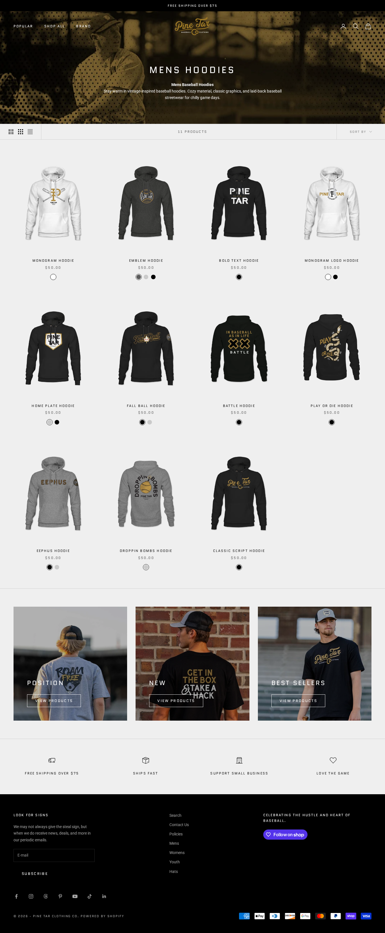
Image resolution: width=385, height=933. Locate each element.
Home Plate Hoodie (53, 405)
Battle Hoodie (239, 405)
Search (175, 815)
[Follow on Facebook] (16, 896)
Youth (174, 862)
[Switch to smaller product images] (20, 131)
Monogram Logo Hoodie (332, 260)
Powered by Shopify (102, 916)
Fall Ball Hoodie (146, 405)
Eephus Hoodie (53, 550)
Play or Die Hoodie (332, 405)
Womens (177, 852)
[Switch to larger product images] (11, 131)
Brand (83, 26)
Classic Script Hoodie (239, 550)
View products (54, 700)
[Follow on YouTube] (75, 896)
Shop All (54, 26)
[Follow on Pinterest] (60, 896)
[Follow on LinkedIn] (104, 896)
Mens (174, 843)
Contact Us (179, 824)
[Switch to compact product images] (30, 131)
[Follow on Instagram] (31, 896)
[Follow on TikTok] (89, 896)
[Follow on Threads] (45, 896)
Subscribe (35, 873)
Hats (173, 871)
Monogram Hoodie (53, 260)
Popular (23, 26)
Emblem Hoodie (146, 260)
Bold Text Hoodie (239, 260)
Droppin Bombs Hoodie (146, 550)
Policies (176, 834)
